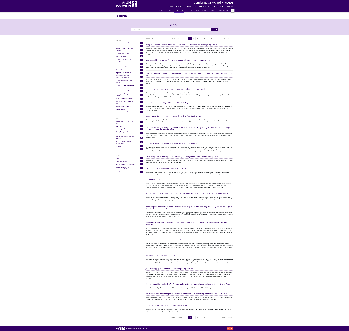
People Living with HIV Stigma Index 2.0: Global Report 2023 (169, 305)
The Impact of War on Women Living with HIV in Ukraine (168, 168)
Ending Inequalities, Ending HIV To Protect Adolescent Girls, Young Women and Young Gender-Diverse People (188, 284)
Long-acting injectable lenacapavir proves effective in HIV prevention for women (177, 240)
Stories (189, 10)
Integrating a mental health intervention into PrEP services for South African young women (181, 45)
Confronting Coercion (154, 180)
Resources (179, 10)
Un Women (223, 10)
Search (174, 24)
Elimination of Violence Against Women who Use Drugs (167, 102)
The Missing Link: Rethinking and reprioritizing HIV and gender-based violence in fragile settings (183, 157)
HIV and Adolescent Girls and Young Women (163, 255)
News (204, 10)
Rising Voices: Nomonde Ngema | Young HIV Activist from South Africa (173, 116)
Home (161, 10)
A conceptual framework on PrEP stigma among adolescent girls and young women (178, 60)
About (169, 10)
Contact (212, 10)
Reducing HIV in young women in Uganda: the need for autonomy (171, 143)
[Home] (127, 4)
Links (197, 10)
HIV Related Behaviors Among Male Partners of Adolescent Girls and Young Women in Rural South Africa (186, 294)
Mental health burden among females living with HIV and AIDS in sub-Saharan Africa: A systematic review (187, 193)
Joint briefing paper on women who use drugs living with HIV (169, 269)
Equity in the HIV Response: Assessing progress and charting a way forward (175, 89)
